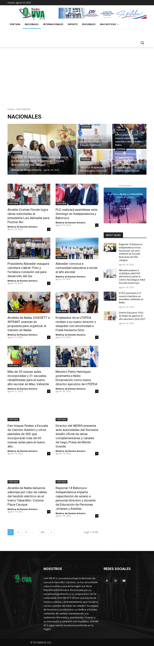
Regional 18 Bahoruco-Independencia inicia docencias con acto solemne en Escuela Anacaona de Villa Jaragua (131, 252)
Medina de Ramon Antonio (22, 226)
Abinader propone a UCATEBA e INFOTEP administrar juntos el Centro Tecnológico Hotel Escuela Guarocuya (132, 276)
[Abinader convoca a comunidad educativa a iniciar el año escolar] (77, 248)
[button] (142, 42)
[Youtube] (124, 580)
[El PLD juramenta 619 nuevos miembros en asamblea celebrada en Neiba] (129, 136)
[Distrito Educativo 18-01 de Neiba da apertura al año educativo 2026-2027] (94, 162)
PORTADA (17, 153)
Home (11, 109)
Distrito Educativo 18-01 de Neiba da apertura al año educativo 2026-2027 (132, 315)
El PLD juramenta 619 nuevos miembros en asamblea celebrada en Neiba (131, 298)
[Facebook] (107, 580)
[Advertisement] (77, 75)
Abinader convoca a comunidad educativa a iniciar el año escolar (77, 268)
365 (43, 532)
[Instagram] (115, 580)
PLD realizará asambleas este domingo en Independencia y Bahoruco (76, 214)
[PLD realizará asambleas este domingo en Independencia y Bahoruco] (77, 194)
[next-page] (51, 532)
